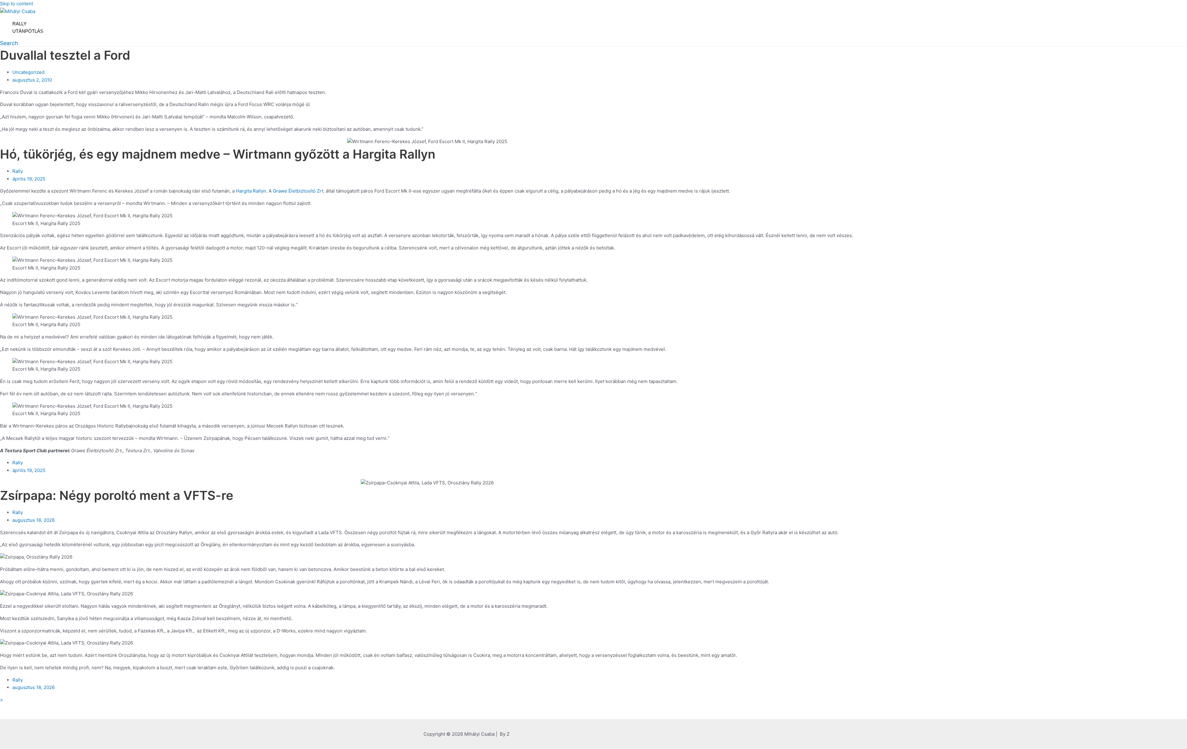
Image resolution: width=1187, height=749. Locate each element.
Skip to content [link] (16, 3)
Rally (19, 23)
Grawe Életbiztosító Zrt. (299, 191)
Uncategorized (28, 72)
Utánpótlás (27, 31)
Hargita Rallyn (251, 191)
